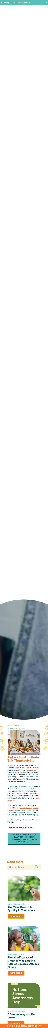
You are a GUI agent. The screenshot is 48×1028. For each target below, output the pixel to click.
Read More (16, 916)
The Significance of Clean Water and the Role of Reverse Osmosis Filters (23, 962)
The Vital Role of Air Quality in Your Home (21, 908)
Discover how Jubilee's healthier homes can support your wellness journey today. (24, 838)
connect (18, 791)
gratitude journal (25, 808)
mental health (19, 772)
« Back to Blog (13, 725)
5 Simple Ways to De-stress (22, 1015)
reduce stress (31, 770)
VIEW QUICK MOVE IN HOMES (16, 3)
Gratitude (11, 765)
